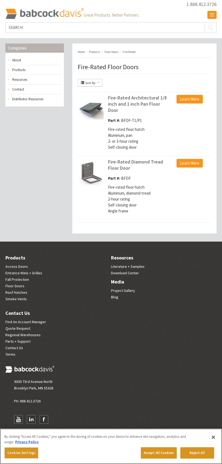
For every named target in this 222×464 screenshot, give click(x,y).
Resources (19, 79)
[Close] (213, 437)
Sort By (90, 83)
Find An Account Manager (25, 321)
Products (18, 70)
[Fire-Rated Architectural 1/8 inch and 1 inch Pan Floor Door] (91, 108)
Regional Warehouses (23, 334)
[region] (111, 446)
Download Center (125, 273)
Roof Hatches (16, 292)
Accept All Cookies (159, 452)
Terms (10, 354)
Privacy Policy (27, 442)
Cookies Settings (21, 452)
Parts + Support (18, 341)
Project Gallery (123, 290)
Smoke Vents (16, 298)
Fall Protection (17, 279)
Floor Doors (14, 285)
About (16, 60)
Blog (114, 297)
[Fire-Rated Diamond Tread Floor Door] (91, 172)
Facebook (44, 419)
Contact (18, 89)
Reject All (197, 452)
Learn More (189, 99)
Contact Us (17, 313)
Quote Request (17, 328)
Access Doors (16, 266)
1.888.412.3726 (202, 4)
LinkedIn (31, 419)
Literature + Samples (128, 266)
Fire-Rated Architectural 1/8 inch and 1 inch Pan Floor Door (137, 104)
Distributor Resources (27, 99)
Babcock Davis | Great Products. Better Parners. (72, 13)
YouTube (18, 419)
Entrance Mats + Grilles (23, 273)
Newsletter (56, 419)
